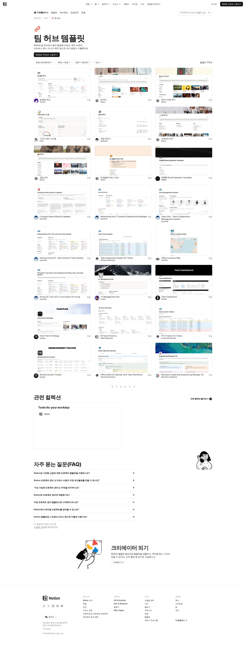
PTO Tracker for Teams (171, 336)
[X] (48, 606)
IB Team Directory (109, 336)
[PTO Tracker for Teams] (183, 318)
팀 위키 (104, 99)
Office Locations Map (170, 258)
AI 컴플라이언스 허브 (110, 177)
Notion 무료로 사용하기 (47, 54)
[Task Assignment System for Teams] (123, 241)
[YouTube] (62, 606)
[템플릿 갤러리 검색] (209, 12)
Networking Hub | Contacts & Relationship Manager (124, 216)
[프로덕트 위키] (183, 121)
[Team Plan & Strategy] (62, 318)
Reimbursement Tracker (51, 374)
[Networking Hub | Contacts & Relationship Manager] (123, 199)
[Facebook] (57, 606)
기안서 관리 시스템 (48, 138)
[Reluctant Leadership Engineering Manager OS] (183, 357)
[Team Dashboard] (183, 280)
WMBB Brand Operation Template (176, 177)
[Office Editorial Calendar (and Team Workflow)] (123, 357)
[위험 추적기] (123, 121)
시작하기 (118, 562)
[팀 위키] (123, 82)
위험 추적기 (106, 138)
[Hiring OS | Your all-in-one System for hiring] (62, 280)
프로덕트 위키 (167, 138)
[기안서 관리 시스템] (62, 121)
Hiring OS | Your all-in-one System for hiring (60, 297)
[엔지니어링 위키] (183, 82)
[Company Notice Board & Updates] (62, 199)
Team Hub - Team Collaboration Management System (175, 217)
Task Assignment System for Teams (117, 258)
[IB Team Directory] (123, 318)
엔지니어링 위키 (168, 99)
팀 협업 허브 (45, 99)
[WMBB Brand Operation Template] (183, 160)
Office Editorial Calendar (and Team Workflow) (121, 374)
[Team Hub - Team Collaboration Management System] (183, 199)
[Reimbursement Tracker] (62, 357)
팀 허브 (57, 18)
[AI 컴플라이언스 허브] (123, 160)
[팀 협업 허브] (62, 82)
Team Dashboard (169, 297)
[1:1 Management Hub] (123, 280)
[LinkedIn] (53, 606)
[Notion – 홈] (5, 4)
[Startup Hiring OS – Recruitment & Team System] (62, 241)
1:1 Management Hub (110, 297)
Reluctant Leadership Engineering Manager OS (182, 374)
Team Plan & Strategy (49, 336)
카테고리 (37, 18)
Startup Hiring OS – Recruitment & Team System (62, 258)
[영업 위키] (62, 160)
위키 (46, 18)
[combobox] (195, 12)
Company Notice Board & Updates (55, 216)
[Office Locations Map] (183, 241)
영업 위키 (44, 177)
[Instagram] (44, 606)
